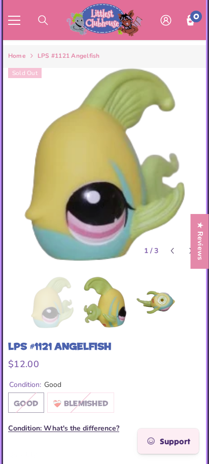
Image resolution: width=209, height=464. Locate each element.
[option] (104, 164)
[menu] (14, 20)
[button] (172, 251)
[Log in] (165, 20)
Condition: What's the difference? (63, 428)
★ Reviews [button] (200, 241)
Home (17, 56)
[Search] (43, 20)
